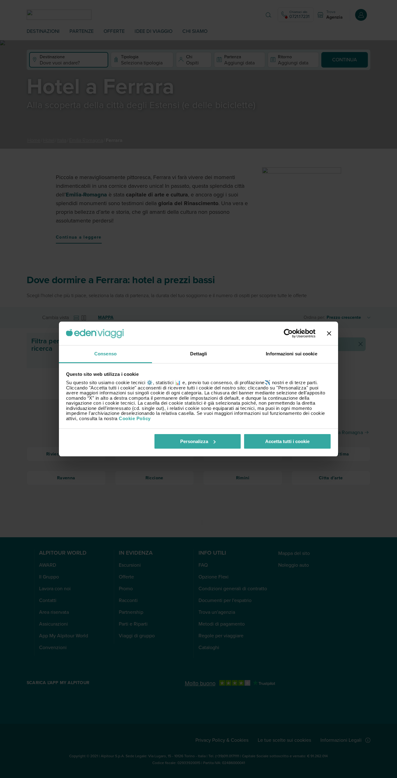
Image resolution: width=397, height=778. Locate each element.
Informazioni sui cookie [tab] (291, 353)
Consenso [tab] (105, 353)
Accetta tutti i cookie (287, 441)
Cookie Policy (135, 418)
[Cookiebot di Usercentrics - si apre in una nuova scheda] (288, 333)
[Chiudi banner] (329, 333)
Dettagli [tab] (198, 353)
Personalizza (194, 441)
